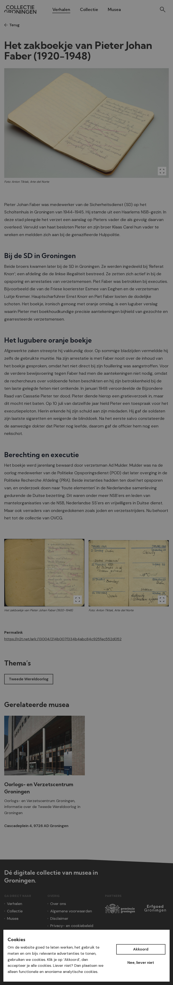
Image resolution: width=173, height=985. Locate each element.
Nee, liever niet (140, 962)
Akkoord (140, 949)
